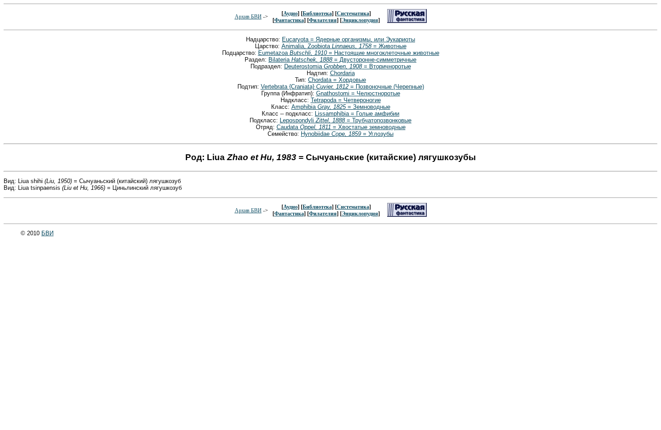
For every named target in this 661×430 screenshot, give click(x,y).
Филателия (323, 20)
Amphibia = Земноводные (340, 106)
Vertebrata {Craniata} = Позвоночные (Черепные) (342, 86)
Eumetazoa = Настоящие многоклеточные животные (348, 52)
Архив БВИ (248, 16)
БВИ (47, 233)
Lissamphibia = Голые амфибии (357, 113)
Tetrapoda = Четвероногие (346, 100)
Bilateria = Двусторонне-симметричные (342, 59)
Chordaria (342, 73)
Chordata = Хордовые (337, 79)
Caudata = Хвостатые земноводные (341, 127)
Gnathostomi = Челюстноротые (358, 93)
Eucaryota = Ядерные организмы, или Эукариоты (348, 39)
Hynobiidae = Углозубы (347, 133)
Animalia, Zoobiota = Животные (343, 46)
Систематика (353, 13)
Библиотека (317, 13)
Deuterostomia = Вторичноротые (347, 66)
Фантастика (289, 20)
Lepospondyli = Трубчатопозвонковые (345, 120)
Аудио (290, 13)
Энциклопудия (360, 20)
